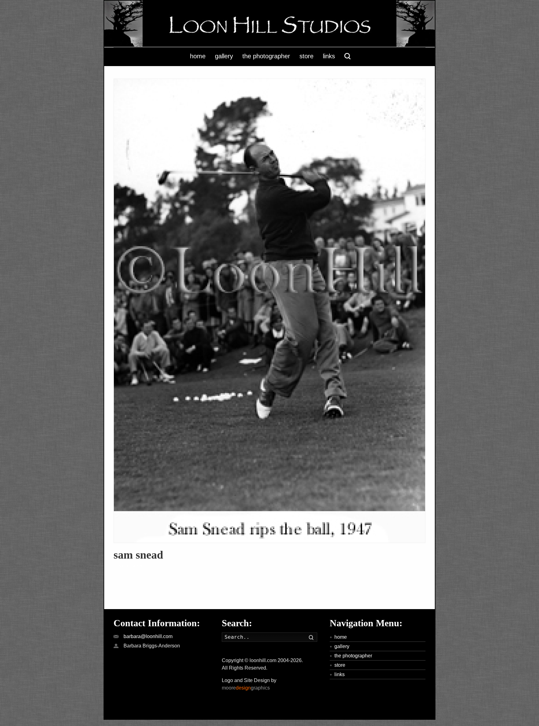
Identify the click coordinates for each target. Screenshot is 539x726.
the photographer (353, 655)
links (339, 674)
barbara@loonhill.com (148, 636)
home (340, 637)
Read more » (128, 565)
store (339, 665)
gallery (341, 646)
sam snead (138, 555)
